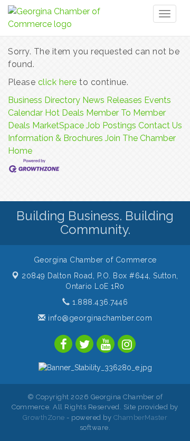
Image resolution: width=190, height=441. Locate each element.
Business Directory (44, 100)
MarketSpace (58, 125)
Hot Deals (64, 113)
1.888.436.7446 (99, 302)
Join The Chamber (140, 138)
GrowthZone (44, 417)
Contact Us (160, 125)
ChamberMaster (140, 417)
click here (57, 82)
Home (20, 151)
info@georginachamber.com (99, 318)
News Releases (112, 100)
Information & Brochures (55, 138)
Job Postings (111, 125)
